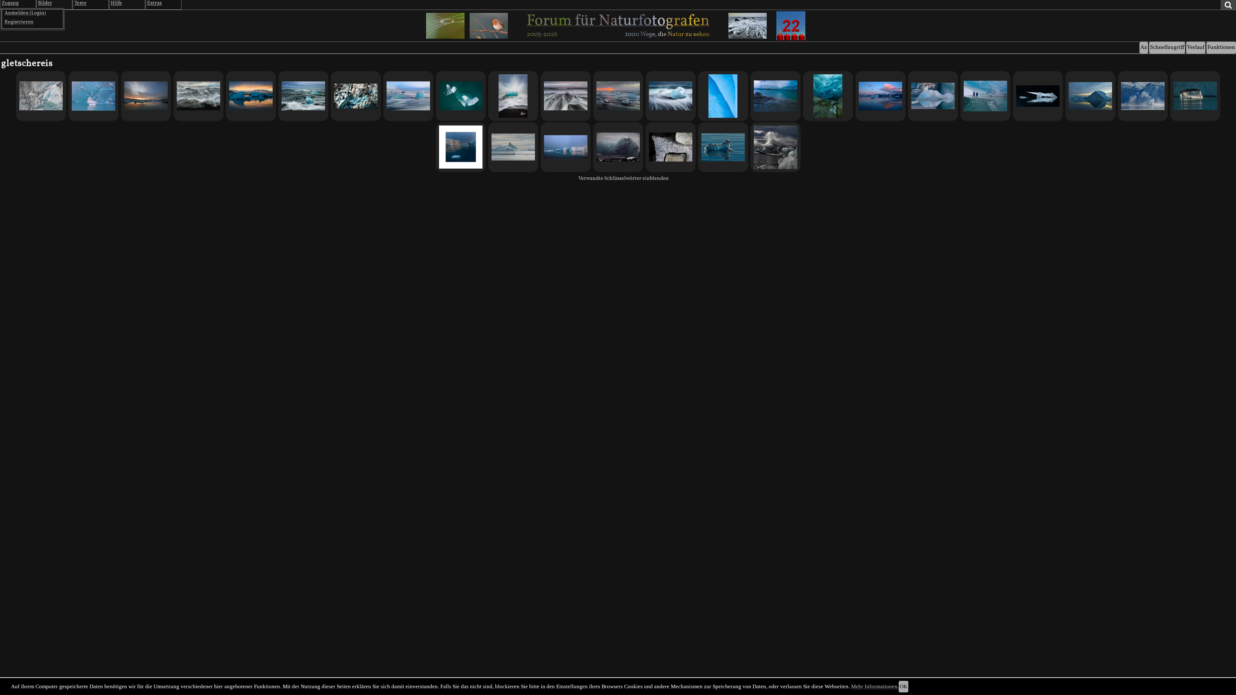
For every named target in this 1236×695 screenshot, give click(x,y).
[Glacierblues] (776, 96)
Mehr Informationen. (875, 686)
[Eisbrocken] (671, 96)
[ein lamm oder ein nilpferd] (723, 147)
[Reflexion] (618, 96)
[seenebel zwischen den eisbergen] (513, 147)
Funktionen (1221, 47)
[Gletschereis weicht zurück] (671, 147)
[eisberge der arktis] (566, 147)
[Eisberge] (461, 96)
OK (903, 686)
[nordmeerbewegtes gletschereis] (776, 147)
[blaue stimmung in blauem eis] (461, 147)
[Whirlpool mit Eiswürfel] (198, 96)
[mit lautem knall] (1143, 96)
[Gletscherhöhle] (828, 96)
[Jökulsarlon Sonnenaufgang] (880, 96)
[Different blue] (408, 96)
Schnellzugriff (1167, 47)
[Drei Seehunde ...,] (146, 96)
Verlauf (1195, 47)
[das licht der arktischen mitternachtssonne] (1090, 96)
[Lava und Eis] (566, 96)
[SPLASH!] (513, 96)
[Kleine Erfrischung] (41, 96)
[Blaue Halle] (985, 96)
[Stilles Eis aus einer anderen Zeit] (1038, 96)
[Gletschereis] (93, 96)
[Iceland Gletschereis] (618, 147)
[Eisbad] (303, 96)
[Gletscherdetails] (356, 96)
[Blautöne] (723, 96)
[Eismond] (251, 96)
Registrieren (19, 22)
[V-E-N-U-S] (933, 96)
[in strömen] (1195, 96)
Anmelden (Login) (25, 13)
